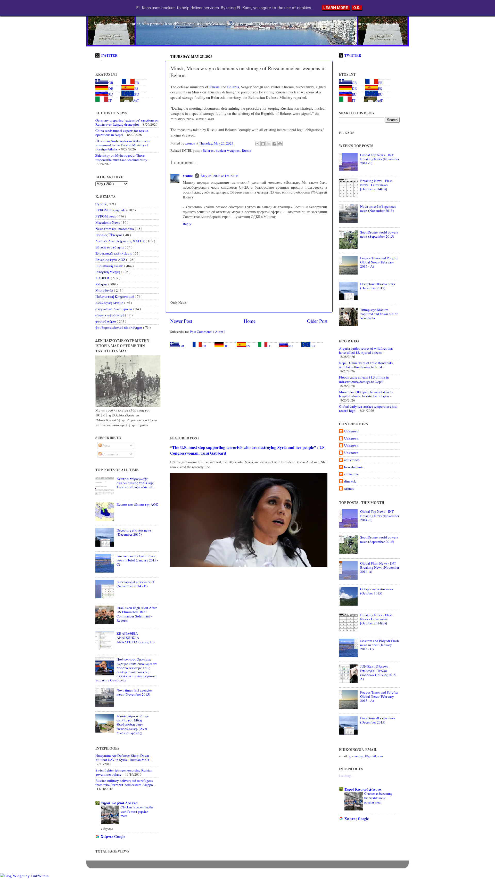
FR (204, 345)
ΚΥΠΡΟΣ (103, 278)
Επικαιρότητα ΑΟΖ (110, 259)
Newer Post (181, 321)
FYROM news (106, 216)
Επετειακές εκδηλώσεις (114, 253)
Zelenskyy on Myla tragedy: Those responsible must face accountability (121, 157)
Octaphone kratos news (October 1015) (376, 591)
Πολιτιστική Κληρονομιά (115, 296)
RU (290, 345)
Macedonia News (108, 222)
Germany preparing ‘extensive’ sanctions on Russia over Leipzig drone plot (127, 122)
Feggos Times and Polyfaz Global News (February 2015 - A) (379, 262)
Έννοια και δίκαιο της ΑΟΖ (137, 504)
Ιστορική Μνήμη (108, 271)
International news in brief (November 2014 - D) (135, 584)
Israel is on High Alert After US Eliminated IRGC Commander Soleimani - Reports (137, 614)
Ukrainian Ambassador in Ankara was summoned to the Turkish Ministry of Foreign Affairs (122, 145)
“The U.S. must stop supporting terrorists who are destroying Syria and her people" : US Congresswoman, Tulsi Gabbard (247, 450)
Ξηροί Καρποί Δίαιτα (119, 803)
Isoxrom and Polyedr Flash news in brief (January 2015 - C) (137, 560)
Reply (187, 223)
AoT (136, 100)
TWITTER (109, 55)
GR (181, 345)
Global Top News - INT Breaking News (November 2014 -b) (379, 158)
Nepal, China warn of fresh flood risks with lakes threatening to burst (366, 364)
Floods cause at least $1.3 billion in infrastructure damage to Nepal (364, 379)
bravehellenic (354, 467)
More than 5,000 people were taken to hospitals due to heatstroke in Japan (366, 394)
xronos (188, 175)
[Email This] (257, 143)
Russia (214, 86)
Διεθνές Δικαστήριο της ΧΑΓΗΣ (120, 241)
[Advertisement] (248, 392)
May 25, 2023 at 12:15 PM (219, 175)
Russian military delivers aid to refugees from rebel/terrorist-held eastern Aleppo (124, 782)
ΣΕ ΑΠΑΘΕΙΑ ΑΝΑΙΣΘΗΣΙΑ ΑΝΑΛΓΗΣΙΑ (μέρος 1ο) (136, 637)
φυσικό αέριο (106, 321)
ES (248, 345)
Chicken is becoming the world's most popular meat (137, 811)
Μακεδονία (104, 290)
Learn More (335, 7)
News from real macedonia (115, 228)
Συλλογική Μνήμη (109, 302)
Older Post (317, 321)
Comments (110, 454)
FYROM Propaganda (110, 210)
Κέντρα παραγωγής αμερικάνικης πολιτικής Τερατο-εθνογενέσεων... (135, 482)
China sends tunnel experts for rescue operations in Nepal (121, 132)
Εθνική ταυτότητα (110, 247)
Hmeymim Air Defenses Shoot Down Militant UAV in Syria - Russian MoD (122, 757)
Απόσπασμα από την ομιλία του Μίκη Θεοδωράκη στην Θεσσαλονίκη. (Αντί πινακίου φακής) (132, 724)
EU (312, 345)
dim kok (350, 481)
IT (269, 345)
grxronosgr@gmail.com (366, 756)
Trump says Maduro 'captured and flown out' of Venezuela (379, 313)
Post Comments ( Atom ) (207, 331)
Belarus (232, 86)
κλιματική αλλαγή (110, 315)
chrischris (351, 474)
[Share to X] (268, 143)
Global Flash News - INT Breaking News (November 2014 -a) (379, 567)
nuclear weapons (228, 150)
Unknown (351, 431)
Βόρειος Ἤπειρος (109, 234)
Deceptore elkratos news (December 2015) (134, 532)
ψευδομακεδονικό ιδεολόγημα (119, 327)
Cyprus (100, 204)
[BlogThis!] (263, 143)
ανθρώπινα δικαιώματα (114, 309)
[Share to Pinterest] (280, 143)
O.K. (356, 7)
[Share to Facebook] (274, 143)
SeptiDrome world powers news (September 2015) (379, 234)
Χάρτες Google (113, 836)
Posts (106, 445)
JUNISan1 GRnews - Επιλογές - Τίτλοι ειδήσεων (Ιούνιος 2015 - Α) (379, 672)
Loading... (346, 775)
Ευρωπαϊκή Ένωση (109, 265)
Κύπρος (101, 284)
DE (226, 345)
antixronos (351, 460)
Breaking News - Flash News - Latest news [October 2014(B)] (376, 184)
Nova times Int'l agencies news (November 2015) (134, 692)
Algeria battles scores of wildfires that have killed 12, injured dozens (366, 350)
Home (249, 321)
